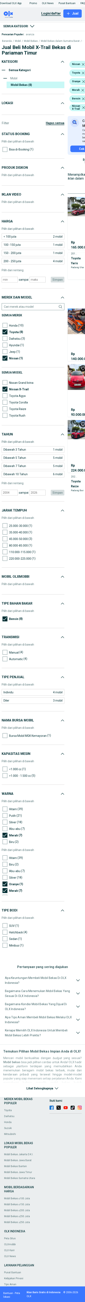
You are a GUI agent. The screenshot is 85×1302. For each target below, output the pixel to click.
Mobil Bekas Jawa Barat (18, 1160)
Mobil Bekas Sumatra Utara (19, 1178)
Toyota (8, 1110)
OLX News (10, 1256)
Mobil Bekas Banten (15, 1166)
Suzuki (8, 1128)
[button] (10, 3)
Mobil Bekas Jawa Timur (18, 1172)
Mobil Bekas (31, 41)
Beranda (7, 41)
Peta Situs (10, 1238)
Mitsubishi (10, 1134)
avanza (30, 34)
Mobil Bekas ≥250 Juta (17, 1222)
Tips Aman (10, 1284)
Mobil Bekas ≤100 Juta (17, 1198)
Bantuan (8, 1293)
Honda (8, 1122)
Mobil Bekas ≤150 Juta (17, 1204)
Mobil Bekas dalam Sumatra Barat (60, 41)
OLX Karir (9, 1250)
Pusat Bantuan (12, 1272)
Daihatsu (9, 1116)
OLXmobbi (10, 1244)
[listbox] (83, 64)
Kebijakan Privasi (13, 1278)
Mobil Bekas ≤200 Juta (17, 1210)
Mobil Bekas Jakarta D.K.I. (18, 1154)
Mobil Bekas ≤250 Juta (17, 1216)
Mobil (18, 41)
